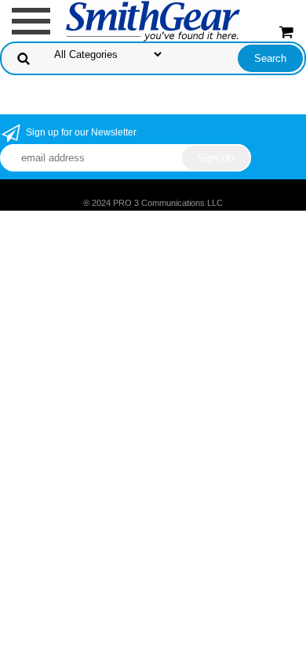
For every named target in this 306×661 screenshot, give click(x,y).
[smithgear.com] (153, 20)
